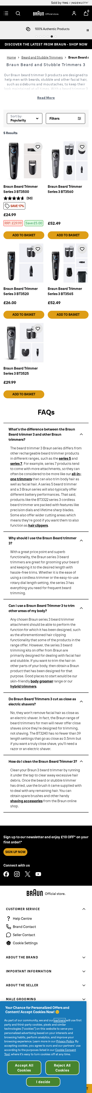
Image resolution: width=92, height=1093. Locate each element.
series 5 (65, 458)
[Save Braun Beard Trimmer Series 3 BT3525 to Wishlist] (38, 328)
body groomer (42, 681)
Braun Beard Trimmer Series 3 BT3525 (20, 371)
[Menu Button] (6, 13)
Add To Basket (23, 235)
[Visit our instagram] (17, 874)
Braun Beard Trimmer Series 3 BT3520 (20, 291)
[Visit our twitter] (27, 874)
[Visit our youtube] (38, 874)
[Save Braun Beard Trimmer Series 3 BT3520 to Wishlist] (38, 249)
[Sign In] (74, 13)
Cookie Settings (25, 943)
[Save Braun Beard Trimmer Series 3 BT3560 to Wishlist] (82, 147)
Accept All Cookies (24, 1067)
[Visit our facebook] (6, 874)
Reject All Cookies (62, 1067)
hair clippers (38, 525)
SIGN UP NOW (15, 852)
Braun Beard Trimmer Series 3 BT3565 (65, 291)
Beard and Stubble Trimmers (42, 57)
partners (59, 1020)
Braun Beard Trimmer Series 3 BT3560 (65, 189)
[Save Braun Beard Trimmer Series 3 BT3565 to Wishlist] (82, 249)
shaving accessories (26, 801)
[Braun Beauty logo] (46, 13)
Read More (46, 98)
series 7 (16, 463)
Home (11, 57)
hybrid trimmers (23, 686)
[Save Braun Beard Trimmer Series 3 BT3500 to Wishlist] (38, 147)
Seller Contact (24, 935)
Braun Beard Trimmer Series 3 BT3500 (20, 189)
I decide (43, 1082)
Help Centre (22, 918)
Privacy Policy (65, 1041)
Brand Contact (24, 927)
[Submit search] (18, 13)
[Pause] (87, 30)
